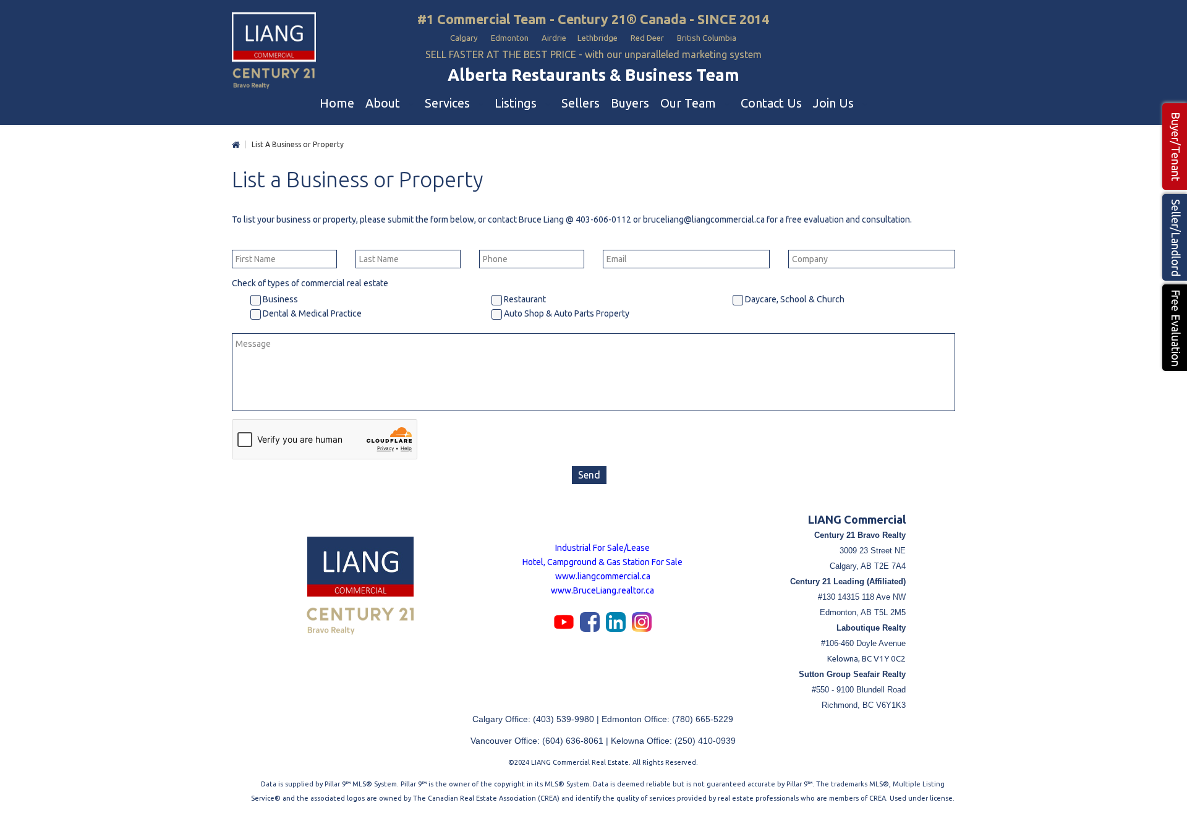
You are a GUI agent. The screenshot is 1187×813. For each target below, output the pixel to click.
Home (236, 145)
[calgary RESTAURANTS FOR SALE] (274, 51)
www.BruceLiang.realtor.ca (602, 590)
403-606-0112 (603, 219)
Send (589, 474)
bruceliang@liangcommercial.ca (704, 219)
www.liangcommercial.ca (602, 576)
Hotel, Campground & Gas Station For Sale (602, 562)
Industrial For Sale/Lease (602, 548)
